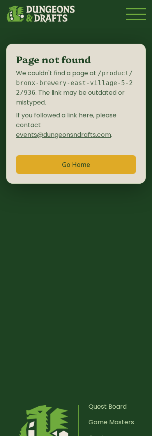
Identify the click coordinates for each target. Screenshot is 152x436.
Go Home (76, 164)
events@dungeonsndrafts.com (63, 134)
